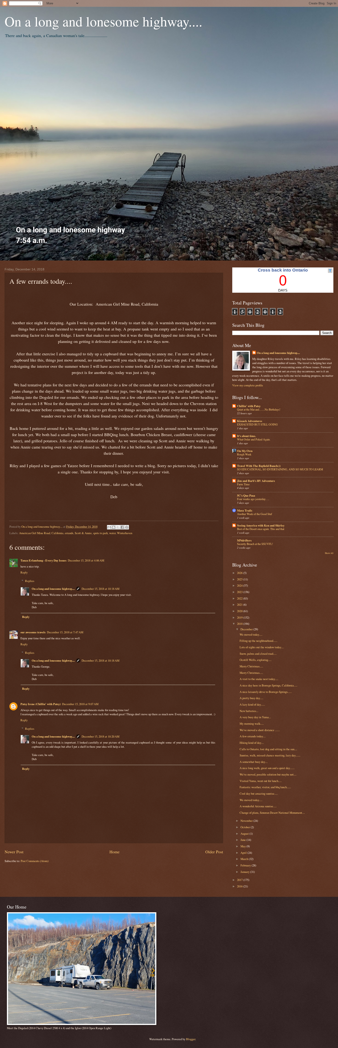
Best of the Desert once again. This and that (260, 529)
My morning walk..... (252, 723)
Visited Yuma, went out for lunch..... (261, 781)
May (243, 846)
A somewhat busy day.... (254, 762)
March (245, 859)
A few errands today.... (253, 736)
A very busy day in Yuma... (255, 717)
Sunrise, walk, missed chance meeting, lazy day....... (270, 755)
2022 (240, 598)
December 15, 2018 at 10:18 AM (100, 589)
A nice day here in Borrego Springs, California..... (268, 685)
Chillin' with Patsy (249, 406)
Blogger (190, 1039)
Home (114, 851)
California (57, 533)
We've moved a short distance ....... (260, 730)
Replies (29, 581)
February (246, 865)
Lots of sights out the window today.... (262, 647)
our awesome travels (33, 632)
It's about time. (246, 436)
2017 (240, 880)
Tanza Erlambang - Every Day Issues (43, 560)
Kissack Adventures (249, 421)
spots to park (100, 533)
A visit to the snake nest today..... (259, 679)
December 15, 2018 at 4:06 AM (86, 560)
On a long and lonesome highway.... (103, 21)
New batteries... (249, 711)
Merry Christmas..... (251, 666)
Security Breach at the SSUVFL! (255, 544)
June (243, 840)
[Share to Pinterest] (126, 527)
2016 (240, 886)
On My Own (244, 451)
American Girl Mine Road (34, 533)
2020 (240, 611)
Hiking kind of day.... (252, 743)
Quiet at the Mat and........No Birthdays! (258, 409)
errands (69, 533)
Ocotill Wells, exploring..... (256, 660)
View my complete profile (247, 385)
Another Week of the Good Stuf (254, 514)
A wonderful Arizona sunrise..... (258, 806)
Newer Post (14, 851)
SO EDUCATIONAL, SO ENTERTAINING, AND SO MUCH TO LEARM (280, 469)
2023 (240, 592)
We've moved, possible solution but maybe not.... (268, 774)
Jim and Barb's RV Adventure (256, 481)
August (245, 833)
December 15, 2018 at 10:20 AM (100, 736)
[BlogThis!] (113, 527)
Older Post (214, 851)
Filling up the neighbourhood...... (258, 641)
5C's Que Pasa (246, 495)
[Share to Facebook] (122, 527)
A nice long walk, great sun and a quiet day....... (267, 768)
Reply (24, 572)
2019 (240, 617)
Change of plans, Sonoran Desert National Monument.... (272, 813)
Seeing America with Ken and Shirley (260, 525)
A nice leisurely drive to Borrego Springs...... (266, 692)
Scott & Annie (83, 533)
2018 (240, 624)
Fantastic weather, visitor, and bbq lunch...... (265, 787)
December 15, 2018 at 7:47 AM (65, 632)
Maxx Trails (244, 510)
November (247, 821)
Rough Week (244, 454)
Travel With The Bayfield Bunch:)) (259, 466)
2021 (240, 604)
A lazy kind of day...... (252, 704)
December (247, 629)
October (246, 827)
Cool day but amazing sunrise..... (259, 793)
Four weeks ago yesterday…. (253, 499)
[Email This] (109, 527)
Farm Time (243, 484)
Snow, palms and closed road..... (258, 653)
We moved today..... (251, 634)
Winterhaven (124, 533)
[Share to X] (118, 527)
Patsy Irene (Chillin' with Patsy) (40, 704)
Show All (329, 553)
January (245, 872)
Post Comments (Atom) (35, 861)
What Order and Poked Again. (253, 439)
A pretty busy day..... (251, 698)
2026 (240, 573)
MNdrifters (244, 540)
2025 (240, 579)
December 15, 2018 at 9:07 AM (80, 704)
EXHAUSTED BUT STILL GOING (257, 424)
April (244, 853)
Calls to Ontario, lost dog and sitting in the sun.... (268, 749)
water (112, 533)
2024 (240, 585)
